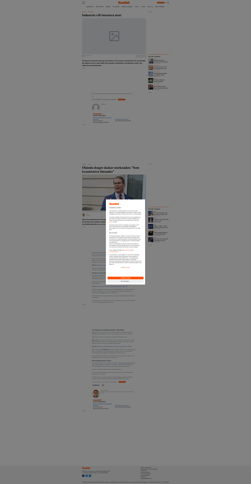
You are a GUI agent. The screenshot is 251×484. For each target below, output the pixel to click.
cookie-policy (127, 250)
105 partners (127, 267)
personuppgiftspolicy (113, 251)
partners (111, 221)
